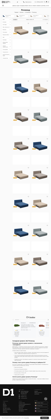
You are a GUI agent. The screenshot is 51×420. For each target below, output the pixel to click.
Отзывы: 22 (39, 44)
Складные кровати (24, 5)
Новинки (39, 5)
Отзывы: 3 (20, 131)
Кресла (30, 5)
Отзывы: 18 (39, 304)
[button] (13, 319)
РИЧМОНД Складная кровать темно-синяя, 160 (20, 214)
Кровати (34, 5)
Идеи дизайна (21, 406)
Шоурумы (43, 5)
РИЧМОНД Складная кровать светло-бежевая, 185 (39, 214)
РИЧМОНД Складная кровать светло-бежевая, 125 (39, 98)
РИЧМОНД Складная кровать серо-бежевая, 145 (20, 156)
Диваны (14, 5)
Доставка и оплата (6, 408)
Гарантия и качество (7, 409)
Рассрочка (5, 410)
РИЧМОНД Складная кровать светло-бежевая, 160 (20, 185)
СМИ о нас (21, 408)
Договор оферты (22, 405)
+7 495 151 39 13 (28, 2)
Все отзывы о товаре (24, 329)
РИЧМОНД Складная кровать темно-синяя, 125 (20, 98)
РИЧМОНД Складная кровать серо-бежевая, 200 (39, 271)
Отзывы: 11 (20, 102)
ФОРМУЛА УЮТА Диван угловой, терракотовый (42, 333)
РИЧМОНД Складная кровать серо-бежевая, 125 (20, 127)
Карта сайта (5, 412)
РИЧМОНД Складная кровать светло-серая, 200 (39, 300)
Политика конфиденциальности (24, 404)
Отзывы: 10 (20, 44)
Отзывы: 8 (39, 102)
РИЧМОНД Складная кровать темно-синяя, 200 (20, 300)
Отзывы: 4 (39, 73)
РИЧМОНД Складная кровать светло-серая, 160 (20, 69)
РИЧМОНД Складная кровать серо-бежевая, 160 (39, 185)
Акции (17, 5)
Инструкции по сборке (23, 409)
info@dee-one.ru (24, 396)
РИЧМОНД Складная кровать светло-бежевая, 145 (20, 41)
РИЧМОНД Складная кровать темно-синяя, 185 (20, 243)
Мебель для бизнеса (38, 392)
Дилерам (36, 391)
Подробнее (26, 417)
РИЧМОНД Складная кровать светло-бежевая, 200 (20, 271)
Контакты (4, 406)
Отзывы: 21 (20, 73)
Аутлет (47, 5)
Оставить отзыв (22, 402)
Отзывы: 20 (39, 246)
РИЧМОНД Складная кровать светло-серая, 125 (39, 127)
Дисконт (4, 404)
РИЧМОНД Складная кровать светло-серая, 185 (39, 243)
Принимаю (44, 418)
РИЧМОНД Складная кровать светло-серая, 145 (39, 41)
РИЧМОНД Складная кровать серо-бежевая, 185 (39, 69)
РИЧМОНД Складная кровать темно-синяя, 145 (39, 156)
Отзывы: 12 (39, 160)
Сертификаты (21, 410)
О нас (4, 402)
